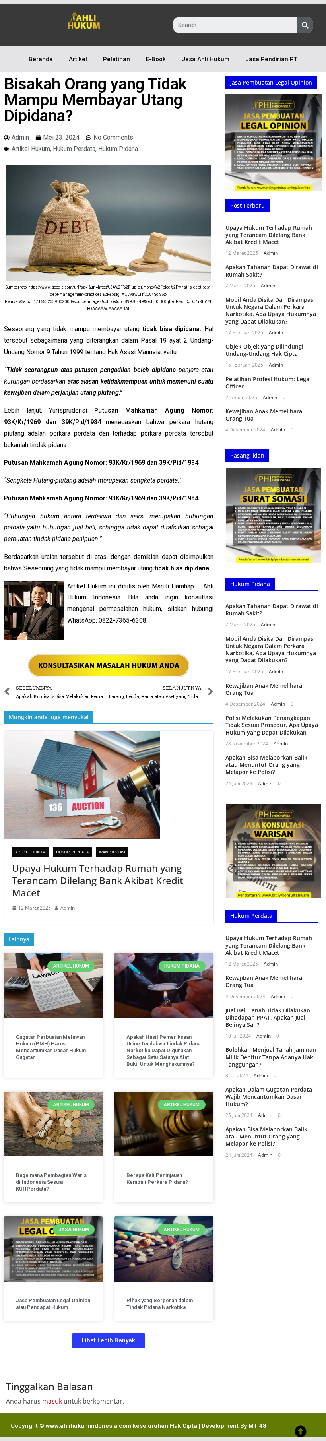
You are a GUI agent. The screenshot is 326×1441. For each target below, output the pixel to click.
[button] (108, 1340)
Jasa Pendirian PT (271, 59)
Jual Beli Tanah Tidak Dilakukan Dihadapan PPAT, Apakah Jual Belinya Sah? (267, 1017)
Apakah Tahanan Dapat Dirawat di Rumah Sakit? (271, 270)
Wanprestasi (112, 852)
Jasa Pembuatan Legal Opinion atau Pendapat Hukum (53, 1303)
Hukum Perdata (74, 149)
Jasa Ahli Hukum (205, 59)
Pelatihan (116, 59)
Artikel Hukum (31, 149)
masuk (52, 1401)
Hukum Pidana (118, 149)
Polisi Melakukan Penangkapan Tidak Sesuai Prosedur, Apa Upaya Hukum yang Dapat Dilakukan (271, 725)
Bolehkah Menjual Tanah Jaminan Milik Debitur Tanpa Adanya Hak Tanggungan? (270, 1057)
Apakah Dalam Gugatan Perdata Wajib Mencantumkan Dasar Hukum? (268, 1096)
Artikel (78, 59)
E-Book (156, 59)
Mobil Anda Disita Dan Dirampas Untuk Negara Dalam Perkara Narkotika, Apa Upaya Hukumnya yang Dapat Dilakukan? (270, 310)
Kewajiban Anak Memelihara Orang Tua (263, 414)
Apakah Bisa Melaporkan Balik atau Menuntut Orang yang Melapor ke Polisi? (266, 765)
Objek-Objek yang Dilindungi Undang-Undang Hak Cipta (264, 350)
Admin (67, 907)
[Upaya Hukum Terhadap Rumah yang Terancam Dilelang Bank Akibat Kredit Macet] (108, 785)
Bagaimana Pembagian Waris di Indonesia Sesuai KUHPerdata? (51, 1182)
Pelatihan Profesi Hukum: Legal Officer (268, 382)
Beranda (41, 59)
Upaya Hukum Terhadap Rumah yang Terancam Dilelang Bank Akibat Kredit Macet (97, 880)
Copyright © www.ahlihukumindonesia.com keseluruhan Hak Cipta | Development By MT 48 (138, 1425)
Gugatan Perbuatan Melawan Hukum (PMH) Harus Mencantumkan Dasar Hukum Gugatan (51, 1047)
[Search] (305, 25)
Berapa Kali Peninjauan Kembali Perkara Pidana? (157, 1178)
